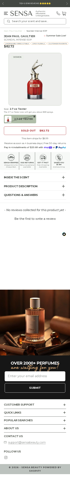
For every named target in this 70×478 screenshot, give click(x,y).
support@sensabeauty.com (27, 442)
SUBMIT (35, 388)
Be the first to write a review (35, 219)
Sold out (35, 130)
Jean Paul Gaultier (13, 31)
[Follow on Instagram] (6, 457)
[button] (35, 218)
